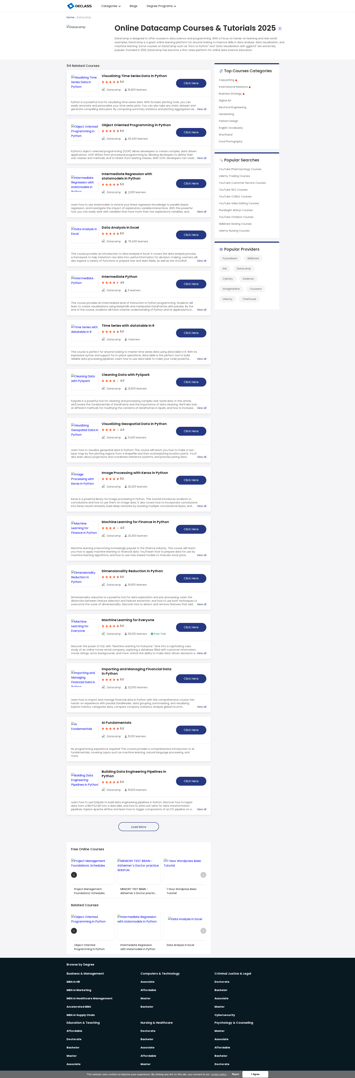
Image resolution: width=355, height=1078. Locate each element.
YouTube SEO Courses (233, 190)
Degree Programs (160, 6)
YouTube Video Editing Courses (239, 203)
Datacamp (244, 268)
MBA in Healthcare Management (89, 998)
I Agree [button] (255, 1074)
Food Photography (231, 141)
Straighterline (231, 289)
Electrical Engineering (232, 107)
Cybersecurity (224, 1015)
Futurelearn (230, 258)
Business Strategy (230, 93)
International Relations (233, 87)
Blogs (133, 6)
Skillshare (253, 258)
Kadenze (248, 279)
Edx (225, 268)
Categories (109, 6)
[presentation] (74, 875)
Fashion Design (228, 121)
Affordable (148, 990)
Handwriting (226, 114)
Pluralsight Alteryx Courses (236, 210)
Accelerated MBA (79, 1007)
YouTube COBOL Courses (235, 196)
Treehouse (249, 299)
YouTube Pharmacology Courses (240, 169)
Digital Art (225, 100)
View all (201, 109)
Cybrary (228, 279)
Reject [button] (235, 1074)
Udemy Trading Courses (234, 176)
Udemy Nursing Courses (234, 231)
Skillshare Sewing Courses (235, 224)
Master (146, 998)
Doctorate (221, 982)
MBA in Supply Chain (81, 1015)
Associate (148, 982)
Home (70, 17)
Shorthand (225, 134)
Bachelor (147, 1007)
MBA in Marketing (79, 990)
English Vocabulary (231, 128)
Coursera (256, 289)
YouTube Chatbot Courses (236, 217)
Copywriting (226, 80)
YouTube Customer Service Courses (242, 183)
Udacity (227, 299)
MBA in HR (73, 982)
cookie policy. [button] (219, 1074)
